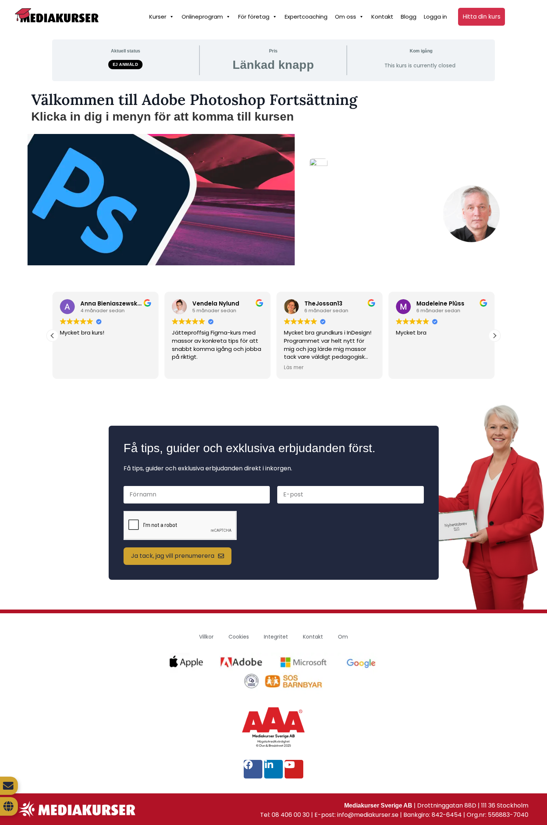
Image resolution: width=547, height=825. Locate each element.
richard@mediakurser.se (397, 240)
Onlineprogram (202, 16)
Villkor (206, 636)
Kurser (157, 16)
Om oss (345, 16)
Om (343, 636)
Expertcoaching (306, 16)
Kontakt (382, 16)
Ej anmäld (125, 64)
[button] (494, 335)
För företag (253, 16)
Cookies (238, 636)
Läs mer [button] (294, 367)
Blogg (408, 16)
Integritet (276, 636)
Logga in (435, 16)
